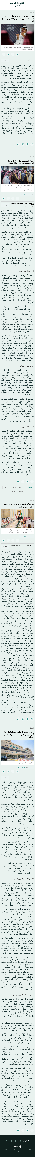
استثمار (21, 490)
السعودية (13, 490)
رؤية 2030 (6, 486)
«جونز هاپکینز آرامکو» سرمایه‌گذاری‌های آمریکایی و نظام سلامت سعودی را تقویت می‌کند (18, 733)
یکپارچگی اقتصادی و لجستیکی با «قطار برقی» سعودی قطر (18, 503)
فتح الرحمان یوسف (24, 535)
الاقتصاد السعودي (18, 486)
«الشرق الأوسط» (25, 193)
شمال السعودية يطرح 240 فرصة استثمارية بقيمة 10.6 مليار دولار (21, 160)
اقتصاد (32, 11)
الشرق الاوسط (21, 766)
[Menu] (33, 4)
